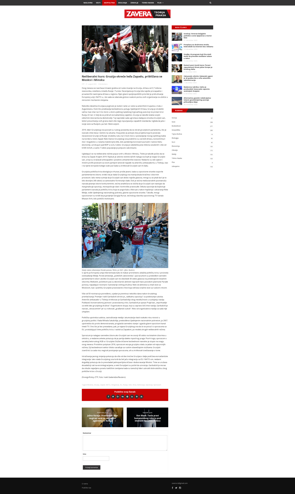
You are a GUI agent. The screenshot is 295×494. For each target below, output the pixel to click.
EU (121, 385)
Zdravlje (134, 3)
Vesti (98, 3)
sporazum (157, 385)
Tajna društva (192, 134)
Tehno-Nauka (148, 3)
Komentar (87, 433)
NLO (192, 142)
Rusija (125, 385)
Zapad (102, 385)
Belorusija (141, 385)
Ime (84, 454)
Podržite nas (86, 488)
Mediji (192, 154)
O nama (85, 484)
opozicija (149, 385)
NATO (108, 385)
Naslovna (88, 3)
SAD (130, 385)
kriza (134, 385)
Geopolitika (109, 3)
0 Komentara (103, 84)
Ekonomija (192, 146)
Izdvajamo (192, 166)
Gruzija (96, 385)
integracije (115, 385)
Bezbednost (192, 126)
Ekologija (122, 3)
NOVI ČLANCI (181, 27)
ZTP (83, 84)
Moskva (90, 385)
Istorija (192, 118)
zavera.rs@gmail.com (180, 483)
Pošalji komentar (91, 467)
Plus (159, 3)
